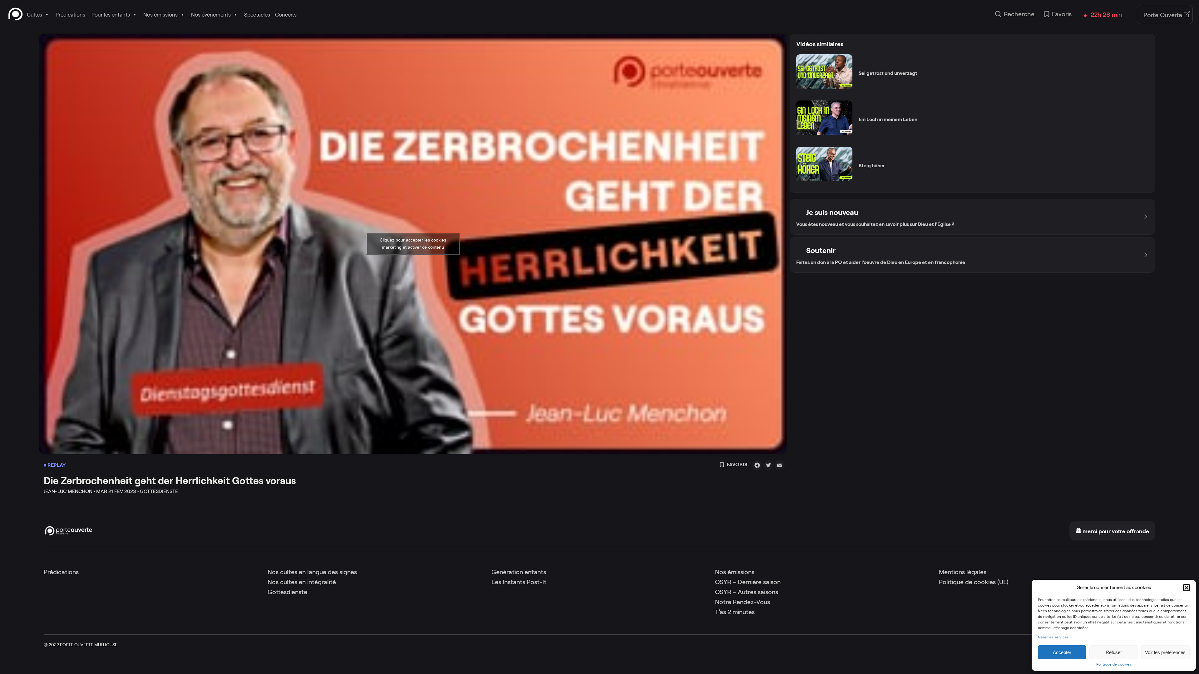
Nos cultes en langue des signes (312, 572)
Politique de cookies (1113, 664)
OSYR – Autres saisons (746, 592)
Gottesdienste (287, 592)
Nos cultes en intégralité (302, 582)
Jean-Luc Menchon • (69, 491)
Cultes (34, 14)
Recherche (1019, 14)
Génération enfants (518, 572)
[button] (1186, 587)
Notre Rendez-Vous (742, 601)
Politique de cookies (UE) (974, 582)
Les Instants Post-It (518, 582)
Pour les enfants (110, 14)
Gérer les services (1053, 637)
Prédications (70, 14)
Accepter (1062, 652)
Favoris (1062, 14)
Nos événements (211, 14)
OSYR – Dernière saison (748, 582)
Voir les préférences (1165, 652)
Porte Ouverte (1163, 15)
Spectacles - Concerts (270, 14)
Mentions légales (962, 572)
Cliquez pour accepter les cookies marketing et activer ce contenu (413, 243)
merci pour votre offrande (1115, 531)
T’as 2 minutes (735, 611)
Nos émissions (160, 14)
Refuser (1114, 652)
